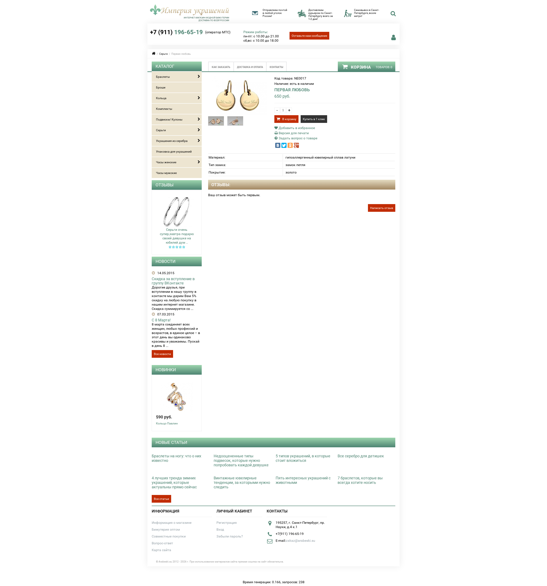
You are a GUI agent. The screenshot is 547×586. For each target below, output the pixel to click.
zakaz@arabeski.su (300, 541)
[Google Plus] (296, 145)
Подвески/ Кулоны (169, 119)
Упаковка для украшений (174, 151)
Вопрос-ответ (162, 543)
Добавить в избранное (296, 128)
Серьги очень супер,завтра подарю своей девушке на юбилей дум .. (177, 236)
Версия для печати (293, 133)
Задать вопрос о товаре (297, 138)
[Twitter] (284, 145)
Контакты (276, 67)
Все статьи (161, 499)
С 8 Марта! (161, 320)
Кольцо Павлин (167, 423)
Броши (160, 87)
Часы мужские (166, 173)
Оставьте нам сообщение (309, 35)
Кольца (161, 98)
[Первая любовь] (239, 114)
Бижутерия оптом (166, 529)
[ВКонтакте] (277, 145)
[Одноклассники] (290, 145)
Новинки (166, 369)
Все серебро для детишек (361, 456)
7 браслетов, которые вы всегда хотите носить (360, 480)
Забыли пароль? (229, 536)
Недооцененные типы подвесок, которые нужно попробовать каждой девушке (241, 460)
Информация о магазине (171, 523)
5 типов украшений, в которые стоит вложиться (303, 458)
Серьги (163, 53)
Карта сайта (161, 550)
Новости (165, 261)
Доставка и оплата (250, 67)
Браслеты (163, 76)
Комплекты (164, 108)
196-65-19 (176, 32)
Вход (220, 529)
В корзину (289, 119)
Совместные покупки (169, 536)
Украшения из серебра (172, 141)
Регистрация (226, 523)
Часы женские (166, 162)
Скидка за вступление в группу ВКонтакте (173, 281)
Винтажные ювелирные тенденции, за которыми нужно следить (242, 482)
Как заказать (221, 67)
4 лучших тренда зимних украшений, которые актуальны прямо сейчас (174, 482)
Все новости (162, 354)
